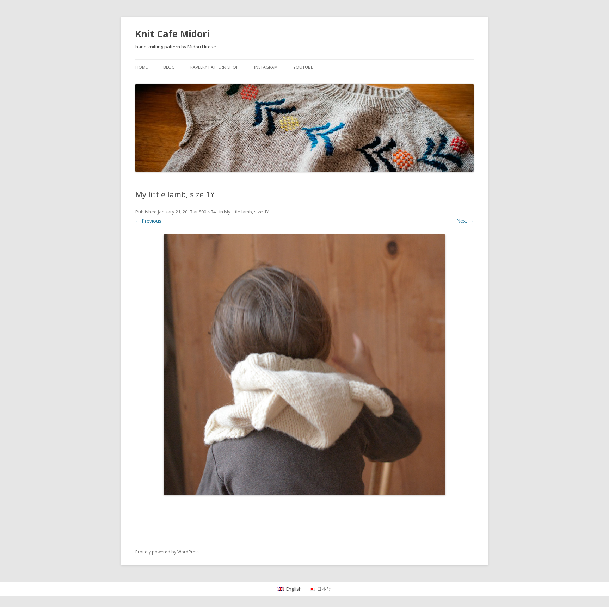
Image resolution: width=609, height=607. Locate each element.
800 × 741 (208, 212)
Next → (465, 220)
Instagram (266, 67)
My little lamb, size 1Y (246, 212)
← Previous (148, 220)
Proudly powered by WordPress (167, 552)
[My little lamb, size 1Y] (304, 364)
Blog (169, 67)
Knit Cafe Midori (172, 33)
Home (141, 67)
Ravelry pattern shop (214, 67)
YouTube (303, 67)
